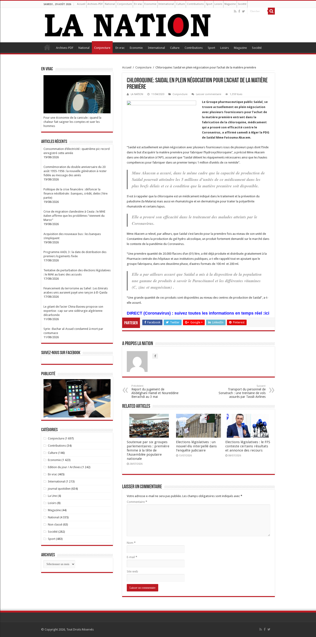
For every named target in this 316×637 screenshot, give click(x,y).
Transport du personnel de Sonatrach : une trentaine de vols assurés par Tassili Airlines (242, 391)
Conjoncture (124, 4)
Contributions (195, 4)
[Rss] (235, 11)
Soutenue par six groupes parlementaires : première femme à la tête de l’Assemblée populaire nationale (148, 450)
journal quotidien (59, 488)
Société (242, 4)
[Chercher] (271, 11)
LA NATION (137, 94)
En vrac (138, 4)
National (110, 4)
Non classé (55, 524)
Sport (209, 4)
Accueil (81, 4)
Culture (180, 4)
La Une (52, 496)
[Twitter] (243, 11)
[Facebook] (239, 11)
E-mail (132, 557)
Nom (131, 542)
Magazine (230, 4)
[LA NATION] (128, 24)
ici (267, 313)
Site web (132, 571)
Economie (150, 4)
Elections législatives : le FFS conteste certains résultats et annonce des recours (247, 446)
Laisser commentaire (208, 94)
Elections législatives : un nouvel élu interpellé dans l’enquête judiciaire (196, 446)
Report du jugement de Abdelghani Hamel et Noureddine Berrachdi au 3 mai (154, 391)
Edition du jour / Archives (64, 467)
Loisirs (218, 4)
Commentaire (137, 502)
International (166, 4)
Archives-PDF (95, 4)
